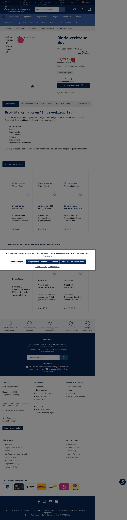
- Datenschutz (54, 267)
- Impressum (41, 267)
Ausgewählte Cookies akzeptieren (43, 262)
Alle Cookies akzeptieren (73, 262)
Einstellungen (17, 262)
